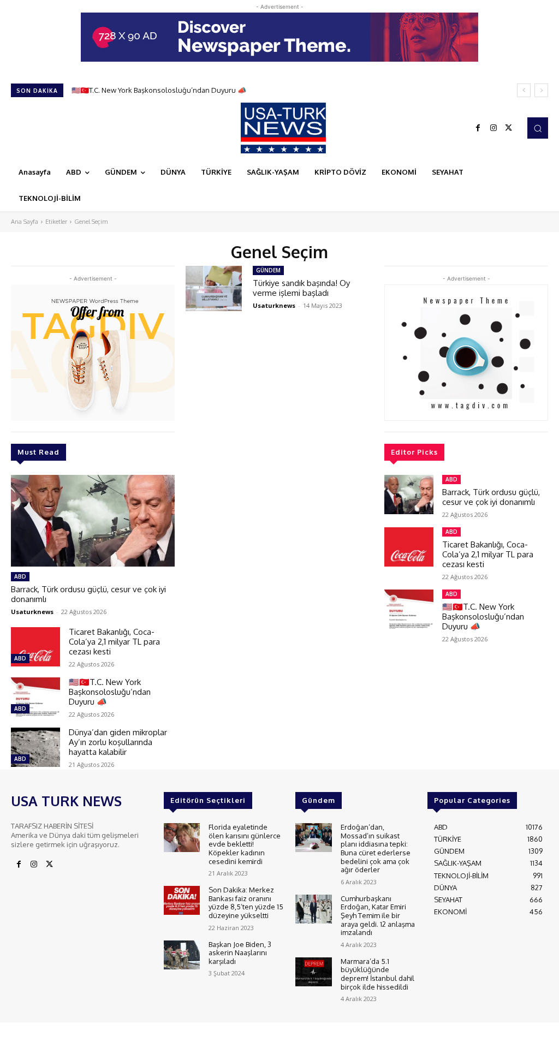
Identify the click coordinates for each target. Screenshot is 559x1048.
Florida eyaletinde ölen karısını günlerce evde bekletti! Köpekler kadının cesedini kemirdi (245, 844)
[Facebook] (478, 128)
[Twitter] (508, 128)
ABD (20, 576)
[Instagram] (493, 128)
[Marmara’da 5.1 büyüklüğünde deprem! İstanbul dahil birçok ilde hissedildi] (313, 971)
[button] (537, 127)
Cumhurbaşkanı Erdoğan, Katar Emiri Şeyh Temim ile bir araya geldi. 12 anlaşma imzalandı (378, 915)
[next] (541, 90)
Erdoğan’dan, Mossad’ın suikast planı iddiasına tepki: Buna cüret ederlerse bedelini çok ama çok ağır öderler (376, 848)
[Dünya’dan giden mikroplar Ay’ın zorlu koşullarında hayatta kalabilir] (35, 747)
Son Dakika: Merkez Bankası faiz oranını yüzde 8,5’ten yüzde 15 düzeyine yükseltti (246, 902)
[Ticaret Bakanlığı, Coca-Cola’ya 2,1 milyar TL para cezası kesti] (35, 646)
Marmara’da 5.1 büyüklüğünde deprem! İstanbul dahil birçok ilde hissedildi (377, 974)
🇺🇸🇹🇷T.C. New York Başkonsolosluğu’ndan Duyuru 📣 (159, 90)
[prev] (524, 90)
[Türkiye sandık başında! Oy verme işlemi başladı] (214, 288)
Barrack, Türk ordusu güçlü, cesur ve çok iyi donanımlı (88, 594)
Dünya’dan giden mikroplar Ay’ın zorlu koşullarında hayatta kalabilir (118, 742)
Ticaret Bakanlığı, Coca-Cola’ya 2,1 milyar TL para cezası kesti (114, 642)
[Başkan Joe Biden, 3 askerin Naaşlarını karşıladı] (182, 954)
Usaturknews (32, 612)
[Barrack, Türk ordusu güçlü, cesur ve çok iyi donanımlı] (93, 521)
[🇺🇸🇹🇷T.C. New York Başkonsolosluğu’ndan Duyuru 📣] (35, 697)
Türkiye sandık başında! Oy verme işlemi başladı (301, 288)
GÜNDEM (268, 270)
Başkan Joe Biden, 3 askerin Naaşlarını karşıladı (240, 953)
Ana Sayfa (24, 221)
